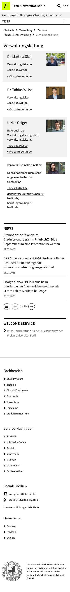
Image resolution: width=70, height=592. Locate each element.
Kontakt (10, 448)
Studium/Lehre (14, 378)
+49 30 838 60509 (17, 146)
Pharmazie (12, 396)
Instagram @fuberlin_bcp (23, 494)
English (10, 537)
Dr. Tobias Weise (19, 89)
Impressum (12, 454)
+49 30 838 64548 (17, 70)
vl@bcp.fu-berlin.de (19, 76)
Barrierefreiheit (14, 471)
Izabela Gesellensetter (24, 165)
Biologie (11, 384)
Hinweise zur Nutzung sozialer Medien (22, 507)
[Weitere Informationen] (55, 59)
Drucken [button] (11, 526)
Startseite (9, 30)
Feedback (11, 531)
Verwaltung (25, 30)
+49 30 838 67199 (17, 103)
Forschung (12, 407)
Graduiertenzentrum (17, 413)
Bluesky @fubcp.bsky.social (24, 499)
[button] (7, 306)
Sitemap (11, 459)
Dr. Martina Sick (19, 56)
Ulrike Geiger (17, 122)
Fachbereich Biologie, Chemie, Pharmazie (31, 15)
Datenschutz (13, 465)
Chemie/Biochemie (17, 390)
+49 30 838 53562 (17, 188)
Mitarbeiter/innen (16, 442)
